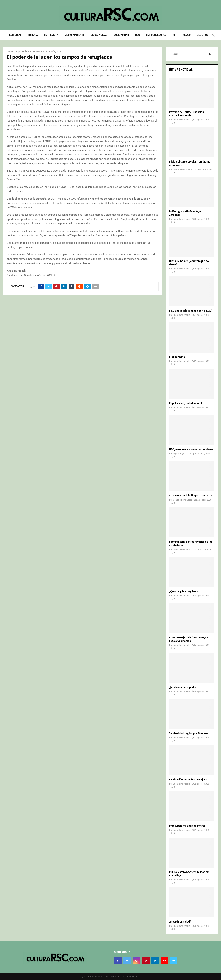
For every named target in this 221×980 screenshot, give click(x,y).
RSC (137, 35)
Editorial (15, 35)
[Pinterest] (146, 960)
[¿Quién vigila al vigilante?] (191, 572)
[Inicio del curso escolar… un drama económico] (191, 142)
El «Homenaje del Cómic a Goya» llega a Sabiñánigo (188, 639)
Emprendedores (156, 35)
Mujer (187, 35)
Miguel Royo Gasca (182, 453)
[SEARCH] (210, 54)
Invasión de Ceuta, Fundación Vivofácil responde (186, 114)
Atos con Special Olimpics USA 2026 (190, 495)
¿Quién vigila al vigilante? (184, 591)
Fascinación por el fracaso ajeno (188, 779)
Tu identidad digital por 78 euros (188, 733)
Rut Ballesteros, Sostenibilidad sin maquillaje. (189, 874)
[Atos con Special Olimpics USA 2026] (191, 476)
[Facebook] (118, 960)
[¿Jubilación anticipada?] (191, 668)
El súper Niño (177, 357)
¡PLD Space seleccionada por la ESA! (190, 310)
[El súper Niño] (191, 337)
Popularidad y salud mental (185, 403)
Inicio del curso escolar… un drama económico (189, 163)
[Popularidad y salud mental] (191, 384)
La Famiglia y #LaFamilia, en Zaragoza (185, 213)
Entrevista (51, 35)
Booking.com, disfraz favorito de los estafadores (190, 544)
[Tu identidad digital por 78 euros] (191, 714)
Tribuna (33, 35)
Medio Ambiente (74, 35)
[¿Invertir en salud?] (191, 902)
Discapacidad (99, 35)
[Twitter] (127, 960)
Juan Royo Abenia (181, 120)
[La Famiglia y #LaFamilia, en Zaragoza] (191, 192)
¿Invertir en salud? (180, 921)
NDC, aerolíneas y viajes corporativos (191, 449)
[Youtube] (164, 960)
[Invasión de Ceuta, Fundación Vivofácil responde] (191, 93)
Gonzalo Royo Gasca (182, 169)
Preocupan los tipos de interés (187, 826)
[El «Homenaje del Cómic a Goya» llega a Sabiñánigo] (191, 618)
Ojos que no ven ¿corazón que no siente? (189, 263)
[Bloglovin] (173, 960)
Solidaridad (121, 35)
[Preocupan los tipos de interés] (191, 806)
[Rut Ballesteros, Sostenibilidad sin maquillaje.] (191, 853)
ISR (174, 35)
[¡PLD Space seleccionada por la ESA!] (191, 291)
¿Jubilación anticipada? (182, 687)
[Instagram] (136, 960)
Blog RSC (202, 35)
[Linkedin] (155, 960)
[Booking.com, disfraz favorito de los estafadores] (191, 522)
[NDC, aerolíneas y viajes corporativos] (191, 430)
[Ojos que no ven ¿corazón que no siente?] (191, 242)
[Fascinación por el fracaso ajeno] (191, 760)
